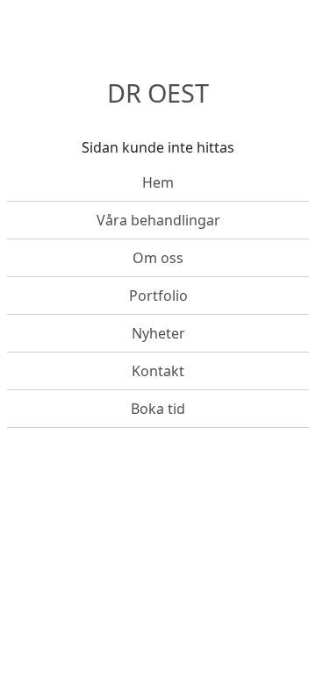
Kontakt (158, 371)
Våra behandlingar (158, 220)
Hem (158, 182)
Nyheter (158, 333)
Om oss (158, 257)
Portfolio (158, 295)
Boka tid (158, 408)
